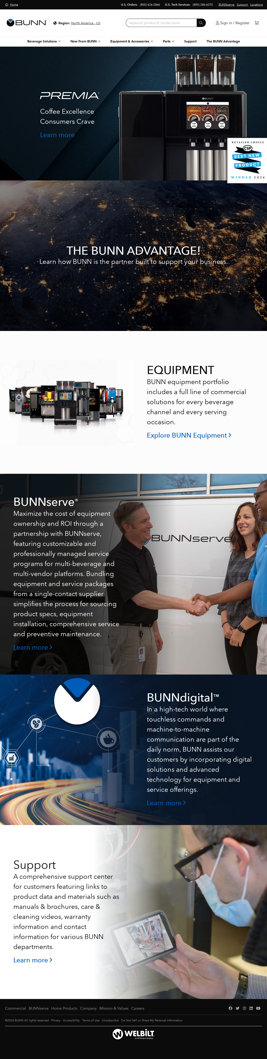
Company (88, 1008)
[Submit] (201, 23)
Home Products (64, 1008)
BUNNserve (39, 1008)
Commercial (15, 1008)
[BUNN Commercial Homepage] (27, 22)
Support (190, 41)
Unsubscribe (110, 1020)
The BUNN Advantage (223, 41)
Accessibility (71, 1020)
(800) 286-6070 (203, 4)
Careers (137, 1008)
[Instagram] (244, 1008)
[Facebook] (230, 1008)
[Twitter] (237, 1008)
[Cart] (256, 23)
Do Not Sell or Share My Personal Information (151, 1020)
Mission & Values (113, 1008)
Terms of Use (90, 1020)
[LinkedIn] (251, 1008)
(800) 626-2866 (150, 4)
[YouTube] (258, 1008)
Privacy (55, 1020)
